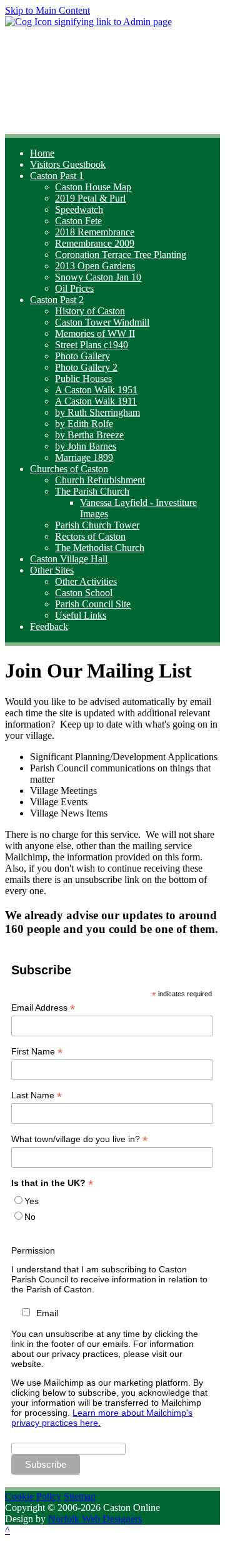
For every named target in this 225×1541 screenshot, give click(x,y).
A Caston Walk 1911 (96, 401)
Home (42, 153)
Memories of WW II (95, 333)
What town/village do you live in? (79, 1139)
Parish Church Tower (97, 525)
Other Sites (52, 570)
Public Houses (83, 378)
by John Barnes (85, 446)
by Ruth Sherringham (97, 412)
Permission (33, 1250)
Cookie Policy (33, 1496)
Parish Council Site (93, 604)
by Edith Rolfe (84, 423)
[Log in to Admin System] (88, 21)
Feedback (49, 626)
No (30, 1217)
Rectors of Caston (90, 536)
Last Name (36, 1095)
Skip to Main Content (47, 10)
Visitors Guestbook (68, 164)
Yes (31, 1201)
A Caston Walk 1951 (96, 389)
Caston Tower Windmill (102, 322)
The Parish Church (92, 491)
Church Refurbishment (100, 480)
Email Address (43, 1008)
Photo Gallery (82, 356)
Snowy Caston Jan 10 (98, 277)
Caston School (83, 592)
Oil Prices (74, 288)
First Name (36, 1052)
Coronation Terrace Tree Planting (120, 254)
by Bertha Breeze (89, 435)
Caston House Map (93, 187)
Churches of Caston (69, 468)
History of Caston (90, 311)
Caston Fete (78, 220)
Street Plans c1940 (91, 344)
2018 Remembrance (94, 232)
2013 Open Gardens (95, 265)
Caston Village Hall (69, 559)
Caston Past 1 (57, 175)
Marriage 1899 (84, 457)
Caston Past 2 (57, 299)
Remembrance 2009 (94, 243)
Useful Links (80, 615)
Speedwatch (79, 209)
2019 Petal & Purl (90, 198)
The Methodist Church (99, 547)
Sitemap (80, 1496)
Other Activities (86, 581)
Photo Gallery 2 (86, 367)
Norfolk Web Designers (95, 1518)
